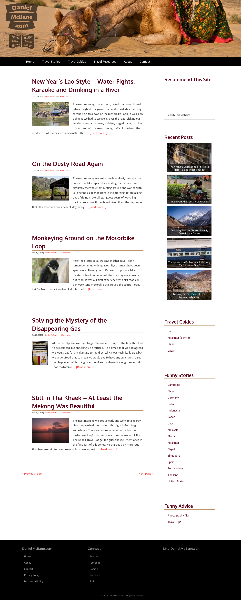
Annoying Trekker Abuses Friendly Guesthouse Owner (189, 232)
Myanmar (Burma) (179, 337)
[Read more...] (98, 133)
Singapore (174, 455)
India (171, 404)
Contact (28, 568)
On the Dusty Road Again (67, 163)
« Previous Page (32, 473)
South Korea (175, 468)
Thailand (173, 475)
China (171, 344)
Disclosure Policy (33, 581)
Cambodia (174, 385)
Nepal (171, 449)
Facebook (95, 562)
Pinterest (95, 575)
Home (27, 556)
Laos (171, 331)
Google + (95, 568)
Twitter (94, 556)
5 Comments (66, 252)
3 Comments (66, 412)
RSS (92, 581)
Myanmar (173, 442)
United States (176, 481)
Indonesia (174, 410)
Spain (171, 462)
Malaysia (173, 430)
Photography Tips (179, 515)
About (27, 562)
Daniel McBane (116, 595)
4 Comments (65, 96)
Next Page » (146, 473)
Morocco (173, 436)
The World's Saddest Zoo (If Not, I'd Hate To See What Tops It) (189, 168)
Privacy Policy (32, 575)
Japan (171, 350)
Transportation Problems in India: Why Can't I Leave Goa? (189, 264)
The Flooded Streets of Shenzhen (189, 201)
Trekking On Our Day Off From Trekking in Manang (189, 296)
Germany (173, 398)
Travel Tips (174, 522)
